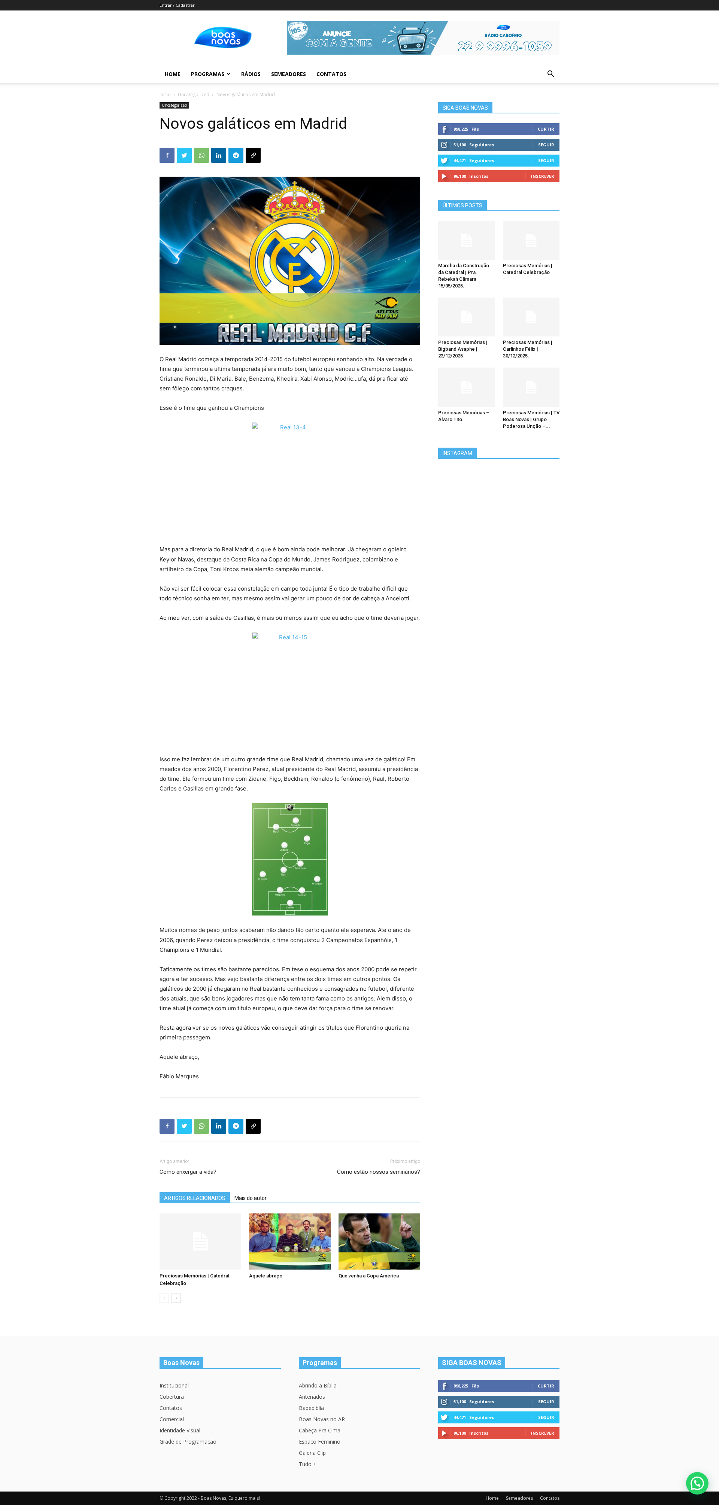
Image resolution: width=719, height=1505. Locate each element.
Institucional (174, 1385)
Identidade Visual (180, 1430)
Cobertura (172, 1396)
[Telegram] (235, 155)
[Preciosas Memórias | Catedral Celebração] (200, 1241)
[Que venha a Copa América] (379, 1241)
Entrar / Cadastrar (177, 5)
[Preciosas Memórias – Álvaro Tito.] (466, 387)
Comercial (172, 1419)
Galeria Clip (312, 1452)
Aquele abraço (265, 1276)
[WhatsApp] (201, 155)
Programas (207, 73)
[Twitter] (184, 155)
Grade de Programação (188, 1441)
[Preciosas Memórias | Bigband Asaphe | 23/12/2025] (466, 317)
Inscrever (542, 176)
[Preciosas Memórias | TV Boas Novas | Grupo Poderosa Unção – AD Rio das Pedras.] (531, 387)
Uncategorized (193, 94)
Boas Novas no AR (322, 1419)
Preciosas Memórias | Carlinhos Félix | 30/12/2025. (527, 349)
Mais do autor (250, 1198)
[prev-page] (164, 1298)
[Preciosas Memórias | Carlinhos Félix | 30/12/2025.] (531, 317)
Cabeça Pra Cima (319, 1430)
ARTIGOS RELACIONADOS (194, 1198)
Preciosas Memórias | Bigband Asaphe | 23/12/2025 (463, 349)
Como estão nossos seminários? (378, 1172)
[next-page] (176, 1298)
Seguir (546, 144)
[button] (550, 74)
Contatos (331, 73)
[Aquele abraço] (290, 1241)
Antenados (312, 1396)
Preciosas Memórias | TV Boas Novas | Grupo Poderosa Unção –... (531, 419)
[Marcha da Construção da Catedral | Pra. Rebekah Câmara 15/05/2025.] (466, 240)
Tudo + (307, 1464)
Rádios (251, 73)
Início (165, 94)
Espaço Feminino (319, 1441)
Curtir (546, 129)
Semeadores (288, 73)
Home (172, 73)
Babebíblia (311, 1407)
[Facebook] (167, 155)
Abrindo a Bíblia (318, 1385)
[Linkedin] (218, 155)
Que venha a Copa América (369, 1276)
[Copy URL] (253, 155)
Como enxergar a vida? (188, 1172)
